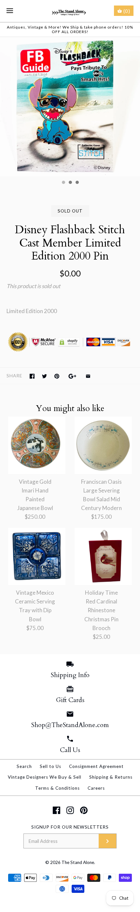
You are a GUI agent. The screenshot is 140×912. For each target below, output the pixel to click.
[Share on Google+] (72, 376)
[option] (70, 106)
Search (24, 766)
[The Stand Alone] (70, 11)
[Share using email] (88, 376)
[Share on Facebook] (32, 376)
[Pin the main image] (56, 376)
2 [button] (70, 183)
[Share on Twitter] (44, 376)
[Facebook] (56, 810)
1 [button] (63, 183)
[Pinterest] (84, 810)
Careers (96, 788)
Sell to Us (50, 766)
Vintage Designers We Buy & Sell (44, 777)
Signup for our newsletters (70, 827)
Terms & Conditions (57, 788)
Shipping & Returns (111, 777)
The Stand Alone (78, 862)
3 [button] (77, 183)
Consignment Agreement (96, 766)
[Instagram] (70, 810)
